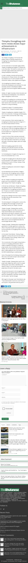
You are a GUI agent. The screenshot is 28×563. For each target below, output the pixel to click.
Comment (4, 374)
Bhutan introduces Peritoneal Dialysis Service (12, 8)
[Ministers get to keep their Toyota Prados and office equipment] (4, 429)
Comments (14, 424)
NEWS (20, 51)
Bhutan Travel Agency (6, 476)
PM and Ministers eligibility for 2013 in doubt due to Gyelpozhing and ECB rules (18, 450)
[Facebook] (1, 509)
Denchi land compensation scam (16, 434)
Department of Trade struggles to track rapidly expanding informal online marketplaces (13, 521)
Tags (20, 424)
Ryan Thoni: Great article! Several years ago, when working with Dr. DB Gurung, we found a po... (15, 540)
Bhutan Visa (18, 477)
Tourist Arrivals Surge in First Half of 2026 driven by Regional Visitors (13, 338)
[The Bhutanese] (14, 3)
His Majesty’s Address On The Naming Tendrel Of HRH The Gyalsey (18, 297)
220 (16, 430)
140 (16, 453)
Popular (3, 424)
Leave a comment (6, 52)
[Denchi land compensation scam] (4, 435)
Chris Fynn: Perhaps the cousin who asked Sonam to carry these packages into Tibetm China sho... (14, 545)
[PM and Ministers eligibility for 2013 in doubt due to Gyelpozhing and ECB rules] (4, 451)
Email (3, 392)
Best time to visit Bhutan (9, 477)
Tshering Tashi (6, 51)
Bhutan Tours (14, 476)
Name (3, 388)
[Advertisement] (14, 24)
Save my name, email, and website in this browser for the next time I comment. (14, 402)
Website (3, 397)
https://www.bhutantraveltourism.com (9, 465)
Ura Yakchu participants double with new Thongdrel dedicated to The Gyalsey (10, 292)
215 (16, 435)
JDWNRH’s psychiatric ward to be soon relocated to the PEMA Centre (13, 516)
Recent (8, 424)
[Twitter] (4, 509)
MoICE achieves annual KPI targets (9, 526)
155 (8, 446)
